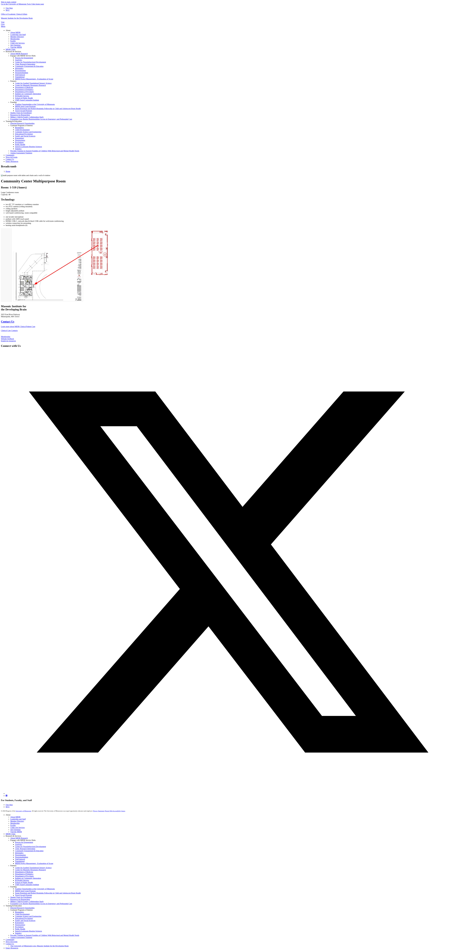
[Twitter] (228, 794)
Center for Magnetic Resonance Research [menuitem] (30, 85)
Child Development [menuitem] (22, 130)
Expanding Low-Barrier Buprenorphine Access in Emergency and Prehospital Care (41, 904)
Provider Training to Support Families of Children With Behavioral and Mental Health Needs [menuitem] (44, 151)
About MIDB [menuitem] (15, 32)
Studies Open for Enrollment (21, 897)
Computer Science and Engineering (28, 916)
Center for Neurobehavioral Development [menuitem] (30, 62)
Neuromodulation (21, 857)
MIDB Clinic (11, 834)
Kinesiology (19, 923)
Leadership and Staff (18, 819)
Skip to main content (8, 2)
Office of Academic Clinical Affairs (14, 14)
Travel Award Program (23, 895)
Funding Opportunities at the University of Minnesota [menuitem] (35, 104)
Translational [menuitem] (20, 77)
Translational (20, 861)
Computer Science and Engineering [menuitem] (28, 132)
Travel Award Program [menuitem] (23, 111)
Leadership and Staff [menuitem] (18, 35)
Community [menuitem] (10, 155)
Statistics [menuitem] (18, 149)
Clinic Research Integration (25, 849)
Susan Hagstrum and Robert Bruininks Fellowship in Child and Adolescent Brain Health (48, 893)
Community (10, 940)
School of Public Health (24, 882)
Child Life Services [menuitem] (17, 43)
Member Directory (17, 821)
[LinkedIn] (6, 796)
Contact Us (7, 321)
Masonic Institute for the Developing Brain (17, 18)
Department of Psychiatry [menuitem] (24, 92)
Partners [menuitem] (13, 81)
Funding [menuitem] (13, 102)
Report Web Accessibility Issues (115, 811)
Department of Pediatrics (24, 874)
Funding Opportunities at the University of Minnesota (35, 889)
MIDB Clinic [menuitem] (11, 49)
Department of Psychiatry (24, 876)
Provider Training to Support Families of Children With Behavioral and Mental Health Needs (44, 935)
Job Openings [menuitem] (15, 45)
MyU (8, 10)
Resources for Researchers (20, 899)
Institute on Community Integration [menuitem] (28, 94)
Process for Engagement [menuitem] (24, 58)
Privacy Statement (99, 811)
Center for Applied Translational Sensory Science (33, 868)
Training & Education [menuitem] (14, 121)
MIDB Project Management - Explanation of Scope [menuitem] (34, 79)
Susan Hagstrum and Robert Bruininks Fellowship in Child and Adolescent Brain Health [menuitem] (48, 109)
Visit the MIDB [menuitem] (16, 47)
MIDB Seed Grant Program (25, 891)
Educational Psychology (24, 918)
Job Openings (15, 830)
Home (8, 171)
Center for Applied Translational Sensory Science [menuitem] (33, 83)
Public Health (20, 929)
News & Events (11, 942)
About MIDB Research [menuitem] (19, 54)
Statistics (18, 933)
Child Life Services (17, 828)
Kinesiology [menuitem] (19, 138)
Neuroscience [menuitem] (20, 140)
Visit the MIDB (16, 832)
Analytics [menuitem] (18, 60)
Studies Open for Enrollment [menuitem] (21, 113)
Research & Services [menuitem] (13, 51)
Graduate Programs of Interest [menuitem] (21, 125)
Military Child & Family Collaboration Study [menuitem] (27, 117)
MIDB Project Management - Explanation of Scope (34, 863)
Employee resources (8, 341)
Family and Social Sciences (25, 921)
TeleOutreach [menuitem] (20, 75)
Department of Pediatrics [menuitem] (24, 90)
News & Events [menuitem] (11, 157)
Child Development (22, 914)
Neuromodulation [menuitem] (21, 73)
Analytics (18, 844)
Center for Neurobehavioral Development (30, 847)
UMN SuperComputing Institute (27, 885)
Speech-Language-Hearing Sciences (28, 931)
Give (3, 24)
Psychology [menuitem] (19, 142)
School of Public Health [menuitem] (24, 98)
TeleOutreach (20, 859)
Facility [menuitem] (13, 41)
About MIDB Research (19, 838)
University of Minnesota (23, 811)
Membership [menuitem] (15, 39)
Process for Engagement (24, 842)
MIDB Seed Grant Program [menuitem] (25, 106)
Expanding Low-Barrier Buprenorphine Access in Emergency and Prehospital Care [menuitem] (41, 119)
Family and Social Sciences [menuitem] (25, 136)
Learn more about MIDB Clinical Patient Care (18, 327)
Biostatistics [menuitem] (19, 128)
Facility (13, 825)
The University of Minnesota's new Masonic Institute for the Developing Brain (39, 946)
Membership (5, 337)
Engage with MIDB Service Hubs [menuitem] (23, 56)
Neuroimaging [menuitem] (20, 71)
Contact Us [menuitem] (10, 159)
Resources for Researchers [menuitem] (20, 115)
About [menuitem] (8, 30)
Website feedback (7, 339)
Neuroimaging (20, 855)
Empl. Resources (12, 948)
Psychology (19, 927)
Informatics (19, 853)
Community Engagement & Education (29, 851)
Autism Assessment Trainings (21, 937)
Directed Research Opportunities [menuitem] (22, 123)
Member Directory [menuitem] (17, 37)
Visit (2, 22)
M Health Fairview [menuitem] (22, 96)
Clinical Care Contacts (9, 331)
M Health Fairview (22, 880)
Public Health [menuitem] (20, 145)
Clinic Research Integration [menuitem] (25, 64)
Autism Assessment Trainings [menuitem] (21, 153)
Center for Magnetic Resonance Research (30, 870)
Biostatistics (19, 912)
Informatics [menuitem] (19, 68)
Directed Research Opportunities (22, 908)
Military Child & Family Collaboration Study (27, 901)
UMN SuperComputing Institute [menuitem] (27, 100)
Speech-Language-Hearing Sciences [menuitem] (28, 147)
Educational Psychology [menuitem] (24, 134)
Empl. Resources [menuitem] (12, 161)
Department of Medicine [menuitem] (24, 87)
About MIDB (15, 817)
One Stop (9, 8)
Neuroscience (20, 925)
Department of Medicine (24, 872)
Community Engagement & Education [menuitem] (29, 66)
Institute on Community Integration (28, 878)
